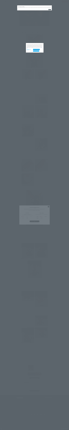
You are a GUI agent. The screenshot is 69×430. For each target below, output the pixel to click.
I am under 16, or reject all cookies (36, 49)
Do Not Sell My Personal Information (29, 49)
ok (49, 9)
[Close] (42, 43)
